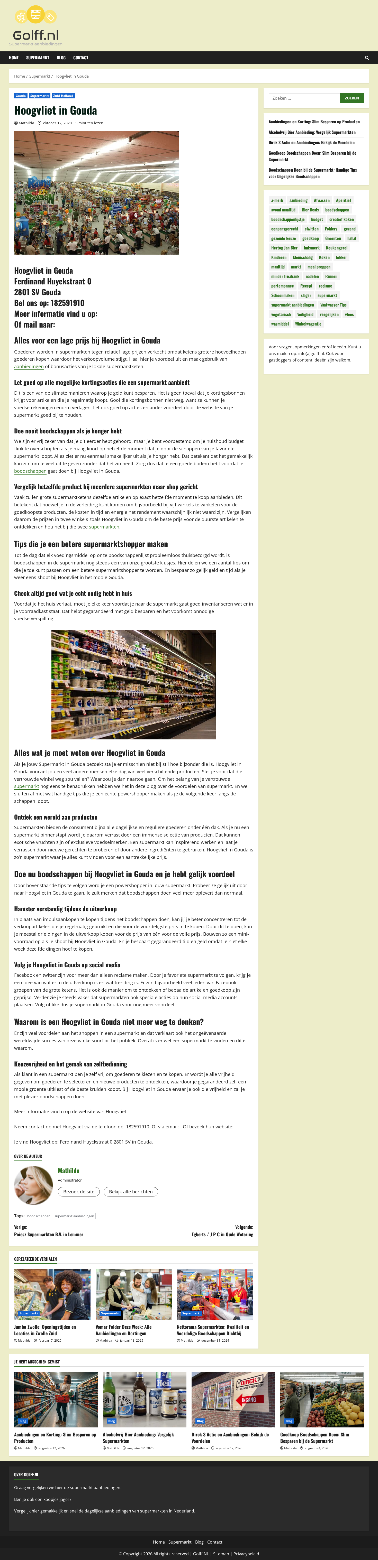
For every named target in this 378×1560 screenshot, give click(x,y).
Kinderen (278, 257)
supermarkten (104, 527)
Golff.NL (201, 1554)
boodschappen (30, 471)
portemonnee (282, 286)
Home (14, 57)
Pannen (331, 276)
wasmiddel (280, 324)
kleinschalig (303, 257)
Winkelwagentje (308, 324)
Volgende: (222, 1230)
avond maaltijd (283, 210)
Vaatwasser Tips (333, 305)
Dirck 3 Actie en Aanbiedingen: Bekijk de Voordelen (312, 142)
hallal (351, 238)
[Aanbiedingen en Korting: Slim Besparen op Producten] (56, 1399)
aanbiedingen (29, 366)
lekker (341, 257)
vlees (349, 314)
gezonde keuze (283, 238)
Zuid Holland (63, 96)
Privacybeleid (246, 1554)
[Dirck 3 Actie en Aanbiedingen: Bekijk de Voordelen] (233, 1399)
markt (296, 267)
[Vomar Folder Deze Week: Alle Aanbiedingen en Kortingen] (134, 1294)
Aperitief (343, 200)
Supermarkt (37, 57)
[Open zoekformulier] (367, 58)
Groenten (333, 238)
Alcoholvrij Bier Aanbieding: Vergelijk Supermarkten (312, 132)
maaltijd (278, 267)
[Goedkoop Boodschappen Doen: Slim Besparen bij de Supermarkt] (322, 1399)
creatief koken (341, 219)
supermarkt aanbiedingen (74, 1216)
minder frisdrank (285, 276)
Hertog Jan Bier (284, 248)
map (224, 1554)
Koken (324, 257)
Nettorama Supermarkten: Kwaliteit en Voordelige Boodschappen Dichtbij (213, 1329)
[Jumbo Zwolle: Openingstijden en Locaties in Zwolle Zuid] (52, 1294)
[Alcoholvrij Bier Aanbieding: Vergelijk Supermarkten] (144, 1399)
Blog (61, 57)
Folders (331, 229)
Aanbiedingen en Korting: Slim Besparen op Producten (314, 121)
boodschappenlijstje (288, 219)
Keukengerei (336, 248)
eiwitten (312, 229)
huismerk (312, 248)
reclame (325, 286)
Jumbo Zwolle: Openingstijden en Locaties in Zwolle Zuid (45, 1329)
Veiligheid (305, 314)
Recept (306, 286)
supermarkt (26, 786)
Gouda (21, 96)
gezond (350, 229)
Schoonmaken (282, 295)
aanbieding (299, 200)
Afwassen (322, 200)
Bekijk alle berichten (131, 1191)
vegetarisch (281, 314)
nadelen (312, 276)
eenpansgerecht (284, 229)
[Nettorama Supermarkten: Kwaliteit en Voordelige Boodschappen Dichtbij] (215, 1294)
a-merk (277, 200)
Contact (80, 57)
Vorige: (48, 1230)
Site (216, 1554)
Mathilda (26, 122)
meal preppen (319, 267)
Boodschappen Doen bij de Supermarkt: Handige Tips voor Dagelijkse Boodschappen (313, 173)
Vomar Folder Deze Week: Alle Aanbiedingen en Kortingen (123, 1329)
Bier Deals (310, 210)
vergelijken (329, 314)
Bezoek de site (78, 1191)
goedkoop (310, 238)
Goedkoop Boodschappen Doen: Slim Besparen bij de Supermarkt (314, 1437)
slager (306, 295)
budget (317, 219)
